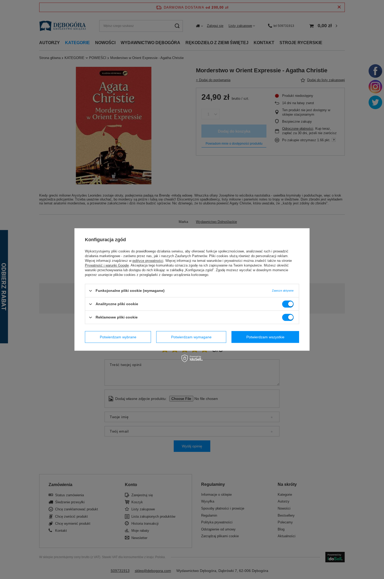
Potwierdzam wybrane (118, 337)
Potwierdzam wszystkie (265, 337)
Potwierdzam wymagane (191, 337)
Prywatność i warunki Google (107, 265)
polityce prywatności (147, 261)
